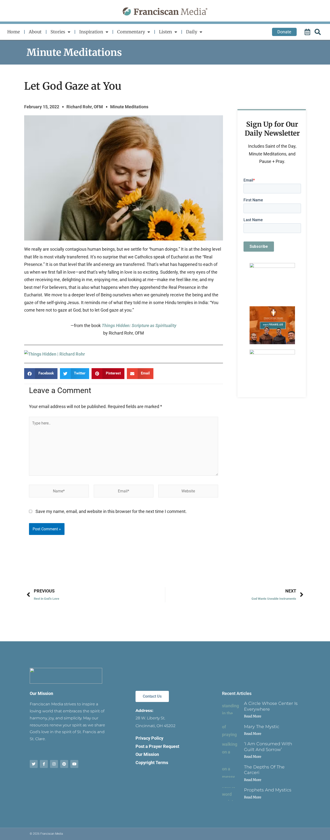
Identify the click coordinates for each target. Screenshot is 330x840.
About (35, 32)
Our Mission (41, 693)
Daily (191, 32)
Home (13, 32)
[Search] (318, 32)
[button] (40, 373)
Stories (57, 32)
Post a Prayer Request (157, 746)
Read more (252, 716)
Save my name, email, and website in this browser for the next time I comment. (111, 511)
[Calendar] (308, 32)
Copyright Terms (152, 762)
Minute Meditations (74, 52)
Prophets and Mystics (267, 790)
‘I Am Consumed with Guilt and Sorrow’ (268, 746)
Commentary (131, 32)
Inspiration (91, 32)
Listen (165, 32)
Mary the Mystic (261, 726)
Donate (284, 31)
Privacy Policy (149, 738)
